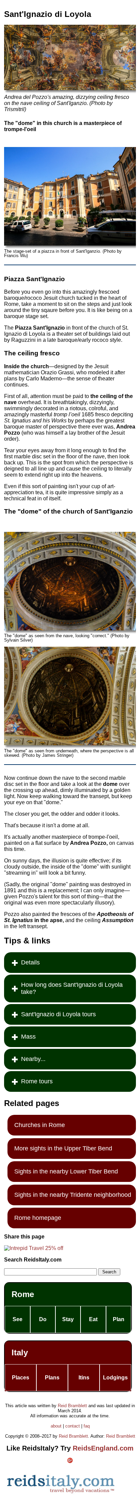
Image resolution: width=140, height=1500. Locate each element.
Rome (23, 1294)
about (56, 1426)
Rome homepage (37, 1217)
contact (72, 1426)
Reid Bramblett (72, 1405)
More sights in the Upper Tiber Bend (63, 1148)
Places (20, 1377)
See (17, 1319)
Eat (93, 1319)
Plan (118, 1319)
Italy (20, 1352)
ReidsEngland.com (103, 1448)
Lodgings (115, 1377)
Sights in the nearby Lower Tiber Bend (66, 1171)
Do (43, 1319)
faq (87, 1426)
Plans (52, 1377)
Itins (83, 1377)
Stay (68, 1319)
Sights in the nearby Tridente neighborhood (72, 1194)
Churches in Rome (39, 1125)
